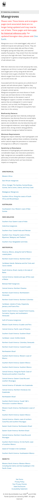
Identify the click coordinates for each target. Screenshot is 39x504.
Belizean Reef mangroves (11, 284)
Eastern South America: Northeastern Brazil (17, 426)
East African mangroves (10, 181)
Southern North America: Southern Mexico (17, 367)
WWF (4, 5)
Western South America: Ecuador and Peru (16, 325)
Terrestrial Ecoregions (11, 12)
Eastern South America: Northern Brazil (15, 431)
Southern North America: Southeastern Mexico (18, 453)
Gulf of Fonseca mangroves (11, 320)
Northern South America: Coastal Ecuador (16, 347)
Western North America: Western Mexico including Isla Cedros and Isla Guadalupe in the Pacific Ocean (18, 465)
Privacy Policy (19, 482)
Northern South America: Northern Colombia (17, 299)
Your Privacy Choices (19, 484)
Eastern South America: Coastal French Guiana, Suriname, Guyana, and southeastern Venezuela (18, 313)
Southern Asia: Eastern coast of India (14, 221)
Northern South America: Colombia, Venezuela (18, 342)
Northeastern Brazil (9, 351)
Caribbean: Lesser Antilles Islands (13, 338)
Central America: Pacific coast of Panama (16, 329)
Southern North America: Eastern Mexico (16, 363)
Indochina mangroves (9, 226)
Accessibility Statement (19, 489)
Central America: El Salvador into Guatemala (17, 385)
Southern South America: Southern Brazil (16, 333)
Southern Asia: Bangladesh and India (14, 242)
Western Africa (7, 176)
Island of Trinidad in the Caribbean (14, 449)
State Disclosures (19, 486)
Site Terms (19, 479)
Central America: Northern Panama (14, 288)
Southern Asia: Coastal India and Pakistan (16, 230)
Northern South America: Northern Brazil (16, 259)
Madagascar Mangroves (10, 192)
